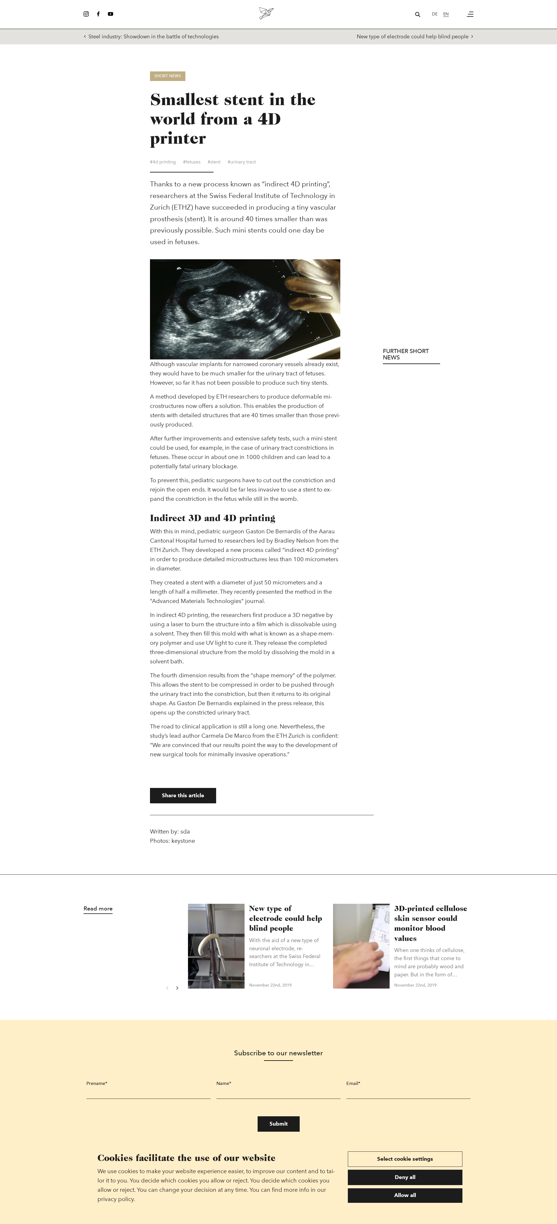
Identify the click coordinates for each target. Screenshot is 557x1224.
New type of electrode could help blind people (413, 36)
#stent (214, 162)
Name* (223, 1083)
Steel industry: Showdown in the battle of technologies (153, 36)
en (446, 14)
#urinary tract (242, 162)
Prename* (96, 1083)
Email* (353, 1083)
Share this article (183, 795)
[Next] (177, 988)
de (434, 14)
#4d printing (163, 162)
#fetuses (191, 162)
